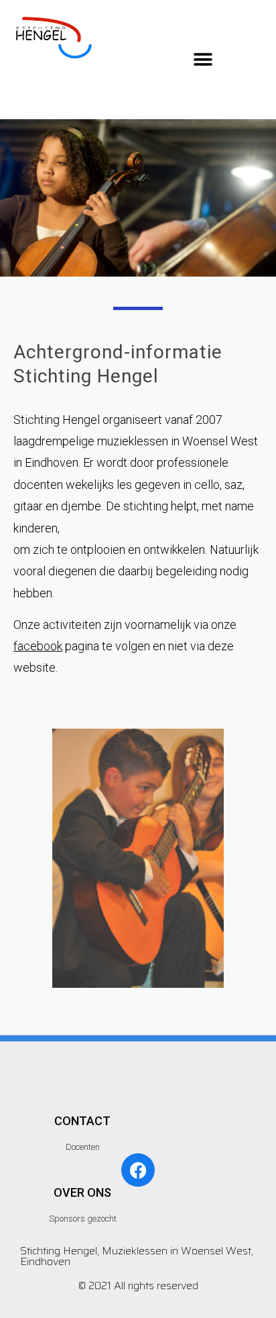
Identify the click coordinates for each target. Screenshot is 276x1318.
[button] (203, 59)
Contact (82, 1121)
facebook (37, 646)
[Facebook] (138, 1170)
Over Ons (82, 1192)
